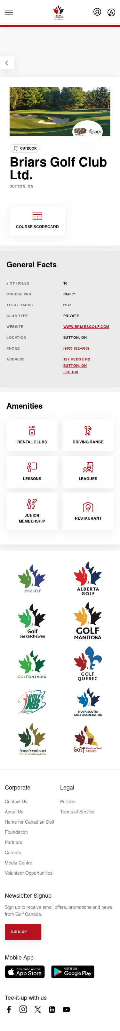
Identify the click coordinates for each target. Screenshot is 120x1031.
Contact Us (16, 801)
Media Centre (18, 862)
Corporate (17, 787)
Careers (13, 852)
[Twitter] (38, 1009)
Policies (68, 801)
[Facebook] (9, 1009)
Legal (67, 787)
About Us (14, 811)
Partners (13, 842)
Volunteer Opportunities (28, 873)
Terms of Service (77, 811)
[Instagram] (23, 1009)
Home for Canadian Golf (29, 822)
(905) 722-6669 (76, 348)
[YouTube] (66, 1009)
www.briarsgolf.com (86, 326)
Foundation (16, 832)
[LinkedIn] (52, 1009)
